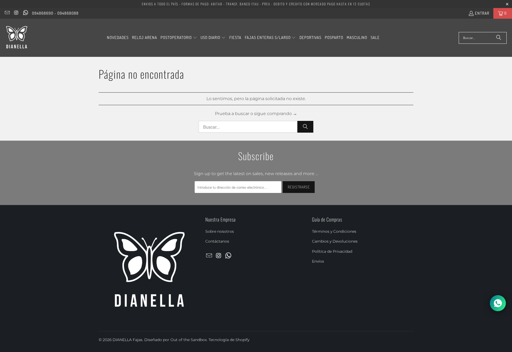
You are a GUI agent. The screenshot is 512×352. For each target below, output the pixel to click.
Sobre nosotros (219, 231)
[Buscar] (499, 38)
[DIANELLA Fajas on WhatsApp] (25, 13)
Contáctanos (217, 241)
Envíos (318, 261)
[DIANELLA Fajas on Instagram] (16, 13)
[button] (179, 38)
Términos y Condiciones (334, 231)
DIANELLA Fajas (127, 339)
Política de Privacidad (332, 251)
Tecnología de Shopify (229, 339)
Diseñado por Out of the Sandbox (175, 339)
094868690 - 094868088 (55, 13)
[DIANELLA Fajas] (16, 37)
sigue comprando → (275, 113)
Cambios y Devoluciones (335, 241)
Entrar (482, 13)
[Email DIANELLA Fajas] (7, 13)
